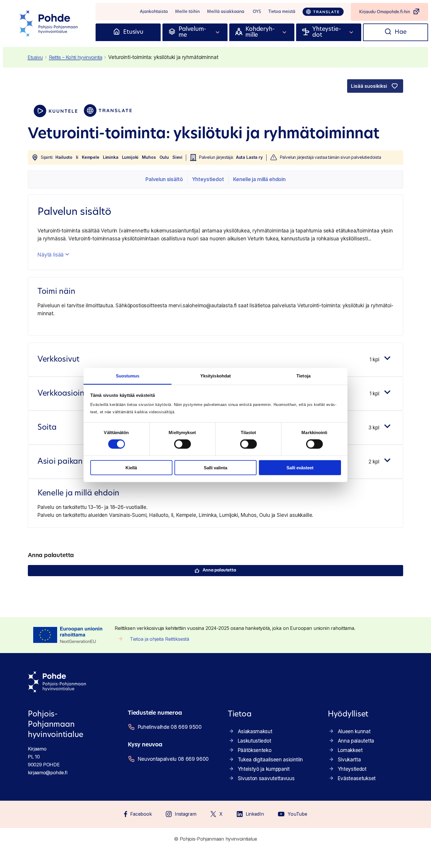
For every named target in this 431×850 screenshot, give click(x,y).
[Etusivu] (116, 32)
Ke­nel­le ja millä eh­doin (259, 179)
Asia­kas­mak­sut (255, 731)
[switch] (182, 444)
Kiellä (131, 467)
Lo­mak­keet (350, 750)
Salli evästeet (299, 467)
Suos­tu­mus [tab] (128, 375)
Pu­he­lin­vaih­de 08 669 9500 (170, 727)
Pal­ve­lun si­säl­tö (164, 179)
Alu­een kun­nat (354, 731)
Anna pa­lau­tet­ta (219, 570)
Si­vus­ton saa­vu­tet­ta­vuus (266, 778)
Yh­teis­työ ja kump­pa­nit (264, 769)
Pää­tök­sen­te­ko (255, 750)
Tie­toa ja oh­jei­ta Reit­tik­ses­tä (159, 639)
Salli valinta (215, 467)
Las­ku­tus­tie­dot (254, 741)
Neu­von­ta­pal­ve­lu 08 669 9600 (173, 759)
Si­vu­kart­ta (349, 760)
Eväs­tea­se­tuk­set (357, 778)
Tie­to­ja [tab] (303, 375)
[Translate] (323, 12)
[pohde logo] (49, 23)
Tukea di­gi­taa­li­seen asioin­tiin (270, 760)
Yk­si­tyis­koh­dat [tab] (215, 375)
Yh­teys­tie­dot (208, 179)
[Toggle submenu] (218, 32)
